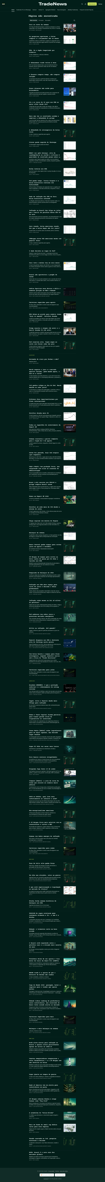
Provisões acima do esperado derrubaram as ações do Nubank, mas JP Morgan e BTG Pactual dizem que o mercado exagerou (45, 934)
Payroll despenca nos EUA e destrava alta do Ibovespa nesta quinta (44, 641)
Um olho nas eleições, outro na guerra (44, 875)
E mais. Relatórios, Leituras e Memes (39, 54)
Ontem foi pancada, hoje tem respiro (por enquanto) (44, 454)
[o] (69, 772)
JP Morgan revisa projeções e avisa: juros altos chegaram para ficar (44, 949)
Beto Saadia (36, 56)
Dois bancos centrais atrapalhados (43, 757)
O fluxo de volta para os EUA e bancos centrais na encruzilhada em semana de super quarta (42, 813)
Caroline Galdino (37, 162)
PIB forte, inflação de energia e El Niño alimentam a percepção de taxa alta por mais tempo (42, 866)
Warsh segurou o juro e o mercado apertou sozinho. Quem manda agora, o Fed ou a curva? (44, 371)
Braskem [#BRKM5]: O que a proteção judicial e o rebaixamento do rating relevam (44, 687)
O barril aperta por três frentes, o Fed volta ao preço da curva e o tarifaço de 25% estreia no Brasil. (45, 511)
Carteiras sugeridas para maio (41, 1017)
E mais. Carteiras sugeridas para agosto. (39, 134)
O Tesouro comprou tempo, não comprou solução (44, 75)
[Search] (82, 4)
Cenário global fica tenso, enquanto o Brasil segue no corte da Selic (44, 443)
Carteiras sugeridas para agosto (42, 302)
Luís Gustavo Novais (37, 633)
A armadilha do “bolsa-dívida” (41, 1113)
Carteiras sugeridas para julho (41, 670)
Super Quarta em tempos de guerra (42, 1074)
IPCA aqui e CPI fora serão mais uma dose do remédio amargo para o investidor (43, 839)
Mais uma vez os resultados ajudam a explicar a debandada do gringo (44, 117)
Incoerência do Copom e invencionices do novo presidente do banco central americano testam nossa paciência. (44, 760)
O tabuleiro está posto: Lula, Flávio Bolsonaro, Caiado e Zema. (43, 1143)
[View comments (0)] (40, 32)
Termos (57, 1171)
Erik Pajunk (38, 30)
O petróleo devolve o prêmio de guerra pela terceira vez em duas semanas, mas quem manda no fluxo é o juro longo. (45, 333)
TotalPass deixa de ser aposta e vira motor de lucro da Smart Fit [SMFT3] (44, 960)
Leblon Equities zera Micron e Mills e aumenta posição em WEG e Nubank (44, 289)
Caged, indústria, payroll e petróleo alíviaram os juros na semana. (44, 631)
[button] (13, 10)
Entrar (100, 4)
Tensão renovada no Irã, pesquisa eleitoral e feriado (42, 1139)
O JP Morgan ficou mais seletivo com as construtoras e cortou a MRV (45, 823)
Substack (46, 1178)
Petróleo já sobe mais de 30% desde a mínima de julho (44, 508)
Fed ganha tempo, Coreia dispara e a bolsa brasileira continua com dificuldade (44, 183)
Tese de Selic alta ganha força (41, 863)
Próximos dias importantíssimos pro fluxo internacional (43, 400)
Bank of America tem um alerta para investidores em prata (43, 1086)
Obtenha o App (60, 1175)
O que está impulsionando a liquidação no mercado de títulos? (44, 888)
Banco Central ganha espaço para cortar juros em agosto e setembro (45, 545)
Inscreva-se (92, 4)
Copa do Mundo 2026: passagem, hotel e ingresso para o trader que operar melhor (44, 987)
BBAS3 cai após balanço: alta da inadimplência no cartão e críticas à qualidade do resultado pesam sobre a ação (44, 155)
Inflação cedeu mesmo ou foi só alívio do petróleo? (44, 601)
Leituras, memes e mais (35, 1031)
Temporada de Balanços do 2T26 (41, 573)
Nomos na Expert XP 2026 (39, 496)
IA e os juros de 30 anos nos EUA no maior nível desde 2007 (44, 103)
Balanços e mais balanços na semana (43, 1028)
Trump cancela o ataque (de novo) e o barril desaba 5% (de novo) (44, 329)
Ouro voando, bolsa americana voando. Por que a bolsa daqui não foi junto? (44, 227)
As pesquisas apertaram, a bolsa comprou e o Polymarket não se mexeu (44, 37)
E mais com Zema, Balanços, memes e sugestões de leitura (44, 1076)
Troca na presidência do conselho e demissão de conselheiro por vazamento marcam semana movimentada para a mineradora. (45, 473)
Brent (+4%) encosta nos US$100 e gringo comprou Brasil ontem (42, 483)
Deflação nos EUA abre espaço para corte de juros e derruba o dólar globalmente (43, 587)
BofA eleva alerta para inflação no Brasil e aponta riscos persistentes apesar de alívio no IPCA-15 (44, 1045)
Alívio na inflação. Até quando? (42, 628)
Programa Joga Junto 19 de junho (42, 769)
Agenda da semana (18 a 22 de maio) (39, 905)
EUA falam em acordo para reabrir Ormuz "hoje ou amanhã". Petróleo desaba (45, 315)
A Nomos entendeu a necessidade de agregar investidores (44, 498)
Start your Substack (47, 1175)
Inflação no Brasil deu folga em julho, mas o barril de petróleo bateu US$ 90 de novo (45, 212)
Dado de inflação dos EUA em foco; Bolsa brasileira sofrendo (43, 197)
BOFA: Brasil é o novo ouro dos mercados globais (41, 1153)
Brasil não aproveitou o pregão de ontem (43, 276)
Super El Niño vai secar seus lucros (44, 746)
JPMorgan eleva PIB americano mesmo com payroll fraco (45, 239)
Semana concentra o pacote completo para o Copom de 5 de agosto (43, 440)
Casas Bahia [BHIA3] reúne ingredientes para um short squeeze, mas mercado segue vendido (45, 732)
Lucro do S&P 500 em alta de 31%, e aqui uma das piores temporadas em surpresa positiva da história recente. (44, 121)
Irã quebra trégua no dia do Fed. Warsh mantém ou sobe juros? (45, 386)
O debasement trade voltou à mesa (42, 63)
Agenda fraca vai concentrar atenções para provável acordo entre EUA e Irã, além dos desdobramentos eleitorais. (45, 878)
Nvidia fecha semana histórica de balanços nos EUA (42, 902)
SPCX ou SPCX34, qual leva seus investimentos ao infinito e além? (43, 798)
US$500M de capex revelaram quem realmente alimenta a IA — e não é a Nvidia (44, 915)
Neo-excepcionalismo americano (41, 810)
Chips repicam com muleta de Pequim (43, 521)
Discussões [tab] (47, 20)
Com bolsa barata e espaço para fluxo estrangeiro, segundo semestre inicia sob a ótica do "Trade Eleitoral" (44, 656)
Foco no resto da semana (39, 24)
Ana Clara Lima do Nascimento (40, 307)
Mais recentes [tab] (33, 20)
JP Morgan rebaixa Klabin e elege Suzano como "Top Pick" (42, 1100)
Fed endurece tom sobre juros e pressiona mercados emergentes (41, 615)
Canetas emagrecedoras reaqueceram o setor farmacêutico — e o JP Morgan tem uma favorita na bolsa (45, 1060)
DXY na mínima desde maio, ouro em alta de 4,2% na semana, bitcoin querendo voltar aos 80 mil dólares (43, 65)
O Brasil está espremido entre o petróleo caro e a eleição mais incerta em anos (45, 945)
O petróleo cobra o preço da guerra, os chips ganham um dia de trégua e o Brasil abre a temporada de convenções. (45, 535)
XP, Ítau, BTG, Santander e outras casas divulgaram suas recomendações (44, 305)
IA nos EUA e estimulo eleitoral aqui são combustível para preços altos (44, 705)
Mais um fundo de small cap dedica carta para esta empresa (43, 1126)
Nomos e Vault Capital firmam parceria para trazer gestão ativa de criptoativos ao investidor (44, 717)
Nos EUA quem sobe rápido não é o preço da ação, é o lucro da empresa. (45, 171)
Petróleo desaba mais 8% (39, 413)
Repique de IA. (33, 361)
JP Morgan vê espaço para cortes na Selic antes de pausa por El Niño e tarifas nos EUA (43, 559)
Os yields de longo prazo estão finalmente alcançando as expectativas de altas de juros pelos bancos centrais (44, 892)
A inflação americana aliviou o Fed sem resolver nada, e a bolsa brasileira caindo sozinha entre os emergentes (44, 201)
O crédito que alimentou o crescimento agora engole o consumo (43, 1115)
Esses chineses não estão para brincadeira (41, 89)
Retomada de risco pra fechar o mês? (44, 359)
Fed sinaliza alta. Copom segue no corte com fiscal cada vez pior (43, 343)
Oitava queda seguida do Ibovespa (42, 142)
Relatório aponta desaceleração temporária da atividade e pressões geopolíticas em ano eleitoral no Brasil (44, 563)
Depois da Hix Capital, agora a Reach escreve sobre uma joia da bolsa (45, 1129)
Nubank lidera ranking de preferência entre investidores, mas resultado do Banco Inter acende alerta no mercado (44, 1003)
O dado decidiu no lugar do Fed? (42, 251)
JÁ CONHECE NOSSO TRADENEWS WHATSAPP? (41, 549)
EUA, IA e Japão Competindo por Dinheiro (41, 51)
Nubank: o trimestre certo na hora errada (43, 930)
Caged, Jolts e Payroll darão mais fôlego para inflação (43, 702)
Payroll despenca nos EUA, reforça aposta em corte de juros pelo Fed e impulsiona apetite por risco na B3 (45, 645)
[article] (52, 28)
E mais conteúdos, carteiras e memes (39, 977)
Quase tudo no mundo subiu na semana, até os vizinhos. (44, 230)
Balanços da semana (36, 533)
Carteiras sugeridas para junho (41, 848)
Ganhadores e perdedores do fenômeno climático (42, 748)
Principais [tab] (41, 20)
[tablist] (40, 20)
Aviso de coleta (64, 1171)
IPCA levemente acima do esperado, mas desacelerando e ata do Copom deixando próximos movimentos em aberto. (45, 217)
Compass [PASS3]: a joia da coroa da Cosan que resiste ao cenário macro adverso (44, 783)
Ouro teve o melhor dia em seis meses (44, 263)
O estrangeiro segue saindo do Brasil (39, 144)
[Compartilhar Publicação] (85, 4)
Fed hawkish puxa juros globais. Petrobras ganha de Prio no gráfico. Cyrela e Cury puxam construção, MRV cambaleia (45, 771)
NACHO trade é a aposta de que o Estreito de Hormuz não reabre (42, 974)
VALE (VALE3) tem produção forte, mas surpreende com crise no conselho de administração (44, 468)
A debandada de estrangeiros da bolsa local (44, 131)
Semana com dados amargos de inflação (44, 836)
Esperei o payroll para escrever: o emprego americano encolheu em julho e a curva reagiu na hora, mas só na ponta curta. (45, 253)
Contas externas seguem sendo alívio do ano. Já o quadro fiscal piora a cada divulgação (44, 346)
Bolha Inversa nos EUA (38, 169)
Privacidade (51, 1171)
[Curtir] (30, 32)
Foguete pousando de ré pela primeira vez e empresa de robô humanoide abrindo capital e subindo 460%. (44, 93)
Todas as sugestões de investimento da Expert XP (44, 426)
